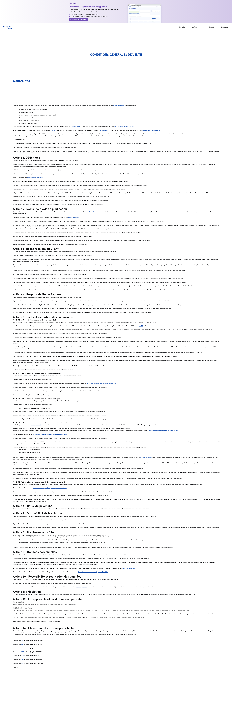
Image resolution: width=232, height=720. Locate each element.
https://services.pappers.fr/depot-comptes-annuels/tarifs (50, 488)
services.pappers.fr (118, 105)
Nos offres (194, 27)
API (204, 27)
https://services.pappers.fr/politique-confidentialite (93, 572)
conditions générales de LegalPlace (124, 126)
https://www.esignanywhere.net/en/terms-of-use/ (164, 430)
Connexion (224, 27)
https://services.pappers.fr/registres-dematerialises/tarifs (50, 434)
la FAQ (141, 326)
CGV (22, 640)
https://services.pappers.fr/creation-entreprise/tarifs (101, 383)
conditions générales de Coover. (151, 130)
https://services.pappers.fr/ (35, 177)
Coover (53, 130)
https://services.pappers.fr (96, 212)
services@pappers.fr (146, 457)
